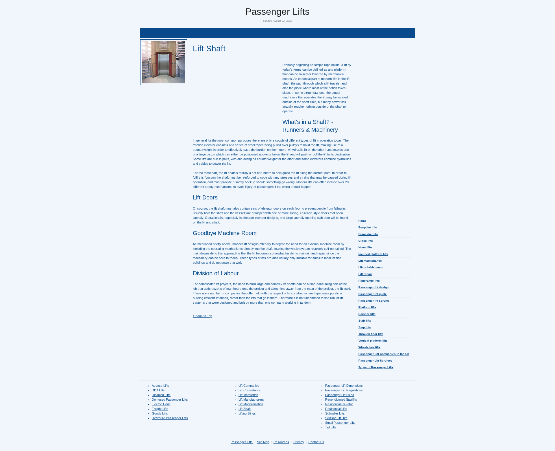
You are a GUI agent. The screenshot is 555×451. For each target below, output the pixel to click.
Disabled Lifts (161, 395)
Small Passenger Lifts (340, 422)
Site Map (263, 442)
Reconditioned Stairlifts (341, 399)
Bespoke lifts (367, 227)
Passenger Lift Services (375, 360)
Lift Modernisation (250, 404)
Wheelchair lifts (369, 347)
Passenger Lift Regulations (344, 390)
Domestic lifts (368, 234)
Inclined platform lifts (373, 254)
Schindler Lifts (335, 413)
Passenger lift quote (372, 294)
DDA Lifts (158, 390)
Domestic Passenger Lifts (170, 399)
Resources (281, 442)
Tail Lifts (330, 427)
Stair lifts (364, 320)
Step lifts (364, 327)
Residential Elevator (339, 404)
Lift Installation (248, 395)
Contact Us (316, 442)
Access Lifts (160, 385)
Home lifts (365, 247)
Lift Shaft (244, 408)
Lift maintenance (370, 260)
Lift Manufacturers (251, 399)
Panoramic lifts (369, 280)
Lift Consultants (249, 390)
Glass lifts (365, 240)
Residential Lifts (336, 408)
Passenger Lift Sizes (339, 395)
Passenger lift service (374, 300)
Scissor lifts (366, 314)
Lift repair (365, 274)
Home (362, 220)
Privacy (298, 442)
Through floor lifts (370, 334)
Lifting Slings (247, 413)
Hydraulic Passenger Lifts (170, 418)
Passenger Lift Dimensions (344, 385)
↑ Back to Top (202, 316)
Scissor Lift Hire (336, 418)
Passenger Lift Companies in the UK (383, 353)
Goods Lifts (160, 413)
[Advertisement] (277, 33)
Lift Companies (248, 385)
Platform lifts (367, 307)
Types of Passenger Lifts (375, 367)
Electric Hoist (161, 404)
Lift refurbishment (370, 267)
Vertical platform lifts (373, 340)
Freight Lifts (160, 408)
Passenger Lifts (242, 442)
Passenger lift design (373, 287)
